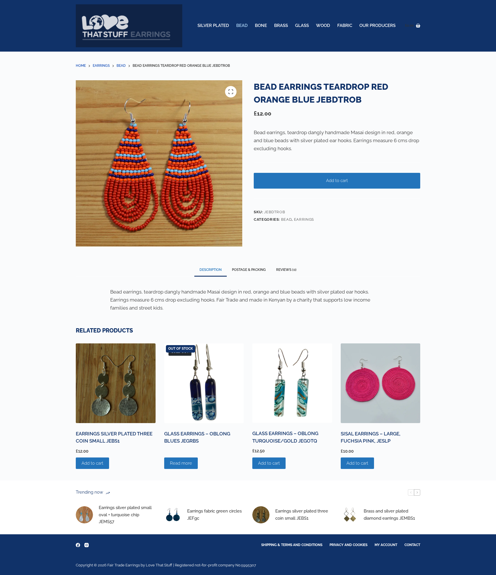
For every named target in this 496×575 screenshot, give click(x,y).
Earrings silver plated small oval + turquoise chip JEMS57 (125, 515)
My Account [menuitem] (386, 545)
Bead (286, 219)
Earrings (304, 219)
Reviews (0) (286, 270)
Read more (181, 463)
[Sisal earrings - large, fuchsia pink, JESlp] (381, 383)
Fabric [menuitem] (344, 25)
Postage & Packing (249, 270)
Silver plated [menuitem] (213, 25)
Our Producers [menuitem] (377, 25)
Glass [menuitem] (302, 25)
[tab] (210, 270)
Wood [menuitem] (323, 25)
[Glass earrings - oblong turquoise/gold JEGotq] (292, 383)
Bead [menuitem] (242, 25)
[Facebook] (78, 545)
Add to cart (337, 180)
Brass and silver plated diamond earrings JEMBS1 (389, 514)
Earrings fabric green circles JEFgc (214, 514)
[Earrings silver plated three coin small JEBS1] (116, 383)
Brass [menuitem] (281, 25)
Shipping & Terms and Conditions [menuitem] (291, 545)
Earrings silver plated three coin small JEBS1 (301, 514)
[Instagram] (86, 545)
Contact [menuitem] (412, 545)
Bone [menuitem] (261, 25)
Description (210, 270)
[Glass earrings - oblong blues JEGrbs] (204, 383)
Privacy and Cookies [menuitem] (348, 545)
